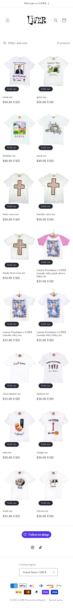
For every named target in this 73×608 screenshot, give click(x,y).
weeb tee (8, 511)
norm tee (8, 97)
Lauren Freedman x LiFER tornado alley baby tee (51, 334)
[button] (7, 20)
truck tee (42, 156)
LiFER (21, 600)
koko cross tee (11, 214)
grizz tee (41, 97)
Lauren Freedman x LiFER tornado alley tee (17, 334)
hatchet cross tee (46, 214)
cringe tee (42, 452)
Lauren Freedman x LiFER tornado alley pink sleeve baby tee (51, 273)
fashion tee (43, 394)
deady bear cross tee (14, 273)
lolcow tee (42, 511)
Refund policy (56, 600)
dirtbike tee (9, 156)
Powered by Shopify (35, 600)
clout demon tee (12, 394)
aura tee (7, 452)
